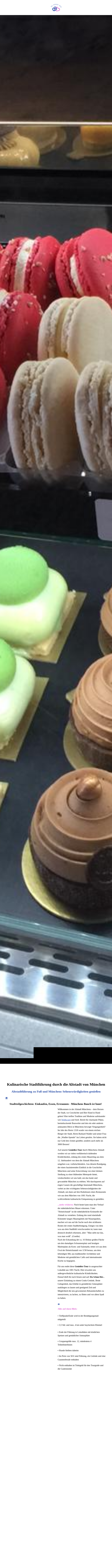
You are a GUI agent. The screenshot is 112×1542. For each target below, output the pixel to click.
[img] (56, 539)
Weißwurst (66, 1120)
